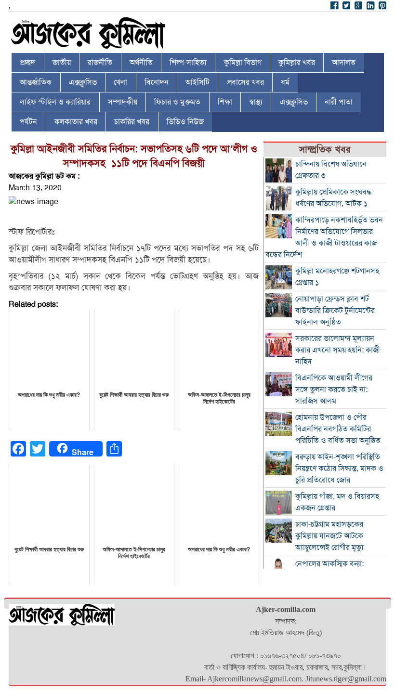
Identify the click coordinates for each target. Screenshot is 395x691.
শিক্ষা (225, 102)
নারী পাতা (339, 102)
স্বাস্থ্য (256, 102)
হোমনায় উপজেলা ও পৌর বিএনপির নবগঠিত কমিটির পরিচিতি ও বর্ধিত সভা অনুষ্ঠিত (338, 429)
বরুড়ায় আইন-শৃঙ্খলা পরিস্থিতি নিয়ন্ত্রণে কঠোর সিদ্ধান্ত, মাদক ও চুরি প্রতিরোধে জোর (339, 468)
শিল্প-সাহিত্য (188, 62)
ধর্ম (285, 82)
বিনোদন (157, 82)
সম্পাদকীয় (122, 102)
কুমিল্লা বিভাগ (243, 62)
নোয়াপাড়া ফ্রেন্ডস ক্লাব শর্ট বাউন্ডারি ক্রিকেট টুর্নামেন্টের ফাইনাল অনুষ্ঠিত (335, 310)
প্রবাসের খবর (245, 82)
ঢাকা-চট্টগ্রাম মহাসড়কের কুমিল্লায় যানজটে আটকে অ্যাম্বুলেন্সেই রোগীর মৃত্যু (329, 536)
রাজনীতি (100, 62)
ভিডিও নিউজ (185, 122)
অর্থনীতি (141, 62)
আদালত (344, 62)
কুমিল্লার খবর (296, 62)
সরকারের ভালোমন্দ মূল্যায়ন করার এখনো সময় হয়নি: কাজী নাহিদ (337, 350)
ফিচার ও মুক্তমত (177, 102)
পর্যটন (28, 122)
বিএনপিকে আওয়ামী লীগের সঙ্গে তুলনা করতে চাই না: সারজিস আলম (333, 389)
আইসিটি (197, 82)
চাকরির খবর (131, 122)
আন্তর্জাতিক (36, 82)
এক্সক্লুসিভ (83, 82)
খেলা (120, 82)
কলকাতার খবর (75, 122)
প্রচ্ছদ (27, 62)
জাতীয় (62, 62)
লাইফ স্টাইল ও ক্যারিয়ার (55, 102)
